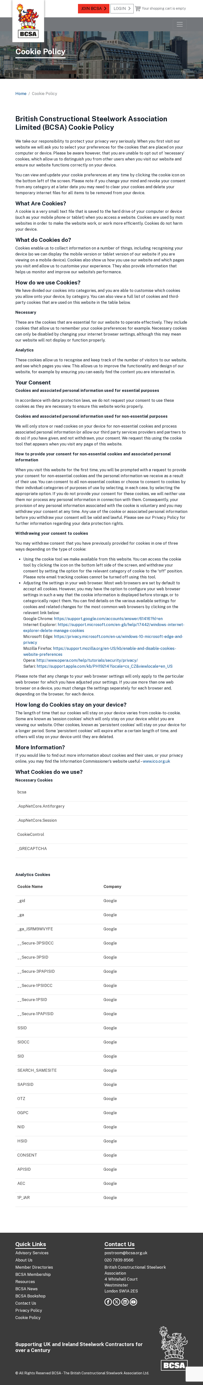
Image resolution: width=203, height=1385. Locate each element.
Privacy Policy (28, 1310)
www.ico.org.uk (156, 761)
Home (20, 93)
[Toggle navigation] (180, 24)
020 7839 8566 (118, 1260)
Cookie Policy (28, 1317)
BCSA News (26, 1289)
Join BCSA (91, 8)
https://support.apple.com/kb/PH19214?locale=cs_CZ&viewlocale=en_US (105, 666)
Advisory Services (32, 1253)
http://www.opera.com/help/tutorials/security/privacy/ (87, 660)
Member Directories (34, 1267)
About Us (23, 1260)
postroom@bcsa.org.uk (125, 1253)
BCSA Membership (33, 1274)
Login (120, 8)
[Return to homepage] (28, 21)
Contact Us (25, 1303)
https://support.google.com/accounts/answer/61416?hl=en (108, 618)
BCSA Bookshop (30, 1296)
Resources (25, 1281)
